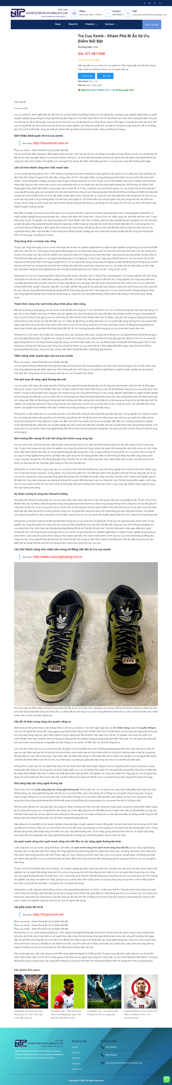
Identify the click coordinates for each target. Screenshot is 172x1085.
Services (109, 24)
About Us (73, 24)
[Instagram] (154, 3)
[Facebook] (144, 3)
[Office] (74, 12)
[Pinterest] (160, 3)
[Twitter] (149, 3)
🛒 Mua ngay (86, 76)
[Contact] (107, 12)
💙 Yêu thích (105, 76)
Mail (135, 11)
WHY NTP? (20, 32)
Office (82, 11)
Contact (116, 11)
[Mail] (127, 12)
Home (58, 24)
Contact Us (38, 32)
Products (89, 24)
